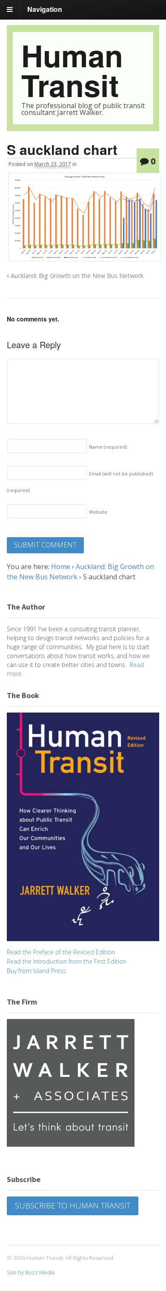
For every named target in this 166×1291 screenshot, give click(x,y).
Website (98, 512)
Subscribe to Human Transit (72, 1205)
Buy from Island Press (36, 971)
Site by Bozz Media (31, 1272)
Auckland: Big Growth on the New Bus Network (76, 276)
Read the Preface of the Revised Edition (61, 952)
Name (108, 447)
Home (60, 566)
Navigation (44, 9)
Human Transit (72, 70)
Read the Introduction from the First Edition (66, 961)
